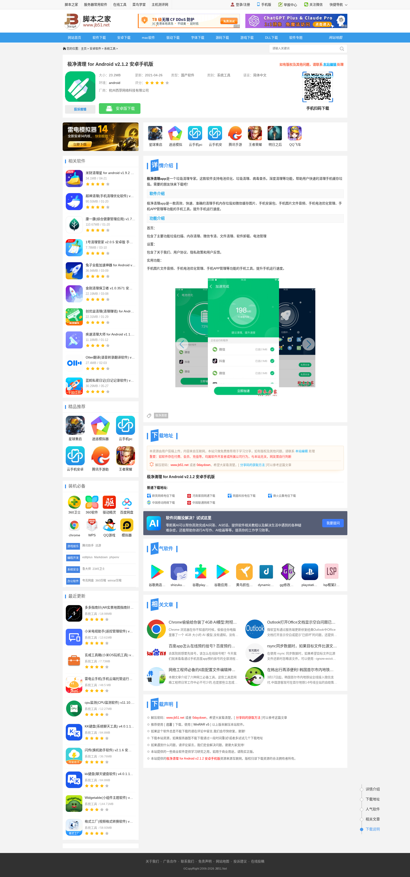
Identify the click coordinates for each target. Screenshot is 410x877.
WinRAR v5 (201, 724)
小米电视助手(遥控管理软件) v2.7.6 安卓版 (110, 631)
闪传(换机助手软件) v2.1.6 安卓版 (110, 750)
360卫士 (74, 512)
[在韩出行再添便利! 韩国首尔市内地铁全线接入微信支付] (254, 676)
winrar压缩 (114, 580)
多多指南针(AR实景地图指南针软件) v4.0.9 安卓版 (110, 607)
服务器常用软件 (95, 4)
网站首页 (74, 37)
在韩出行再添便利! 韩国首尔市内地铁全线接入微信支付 (302, 670)
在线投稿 (257, 861)
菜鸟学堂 (139, 4)
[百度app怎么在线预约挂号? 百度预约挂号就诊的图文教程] (156, 652)
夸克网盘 (88, 580)
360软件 (92, 512)
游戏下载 (247, 37)
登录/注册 (243, 4)
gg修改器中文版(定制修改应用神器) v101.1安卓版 (288, 585)
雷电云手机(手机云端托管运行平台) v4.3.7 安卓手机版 (110, 679)
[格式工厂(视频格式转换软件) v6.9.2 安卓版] (74, 827)
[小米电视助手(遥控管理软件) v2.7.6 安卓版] (74, 637)
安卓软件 (95, 48)
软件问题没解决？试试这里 (188, 518)
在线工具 (119, 4)
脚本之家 (71, 4)
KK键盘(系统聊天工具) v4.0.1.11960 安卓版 (110, 726)
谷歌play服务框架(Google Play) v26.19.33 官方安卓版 (200, 585)
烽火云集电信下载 (284, 496)
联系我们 (187, 861)
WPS (92, 535)
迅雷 (169, 724)
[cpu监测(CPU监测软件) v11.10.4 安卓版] (74, 708)
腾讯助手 (88, 545)
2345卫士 (99, 569)
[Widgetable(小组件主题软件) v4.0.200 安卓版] (74, 803)
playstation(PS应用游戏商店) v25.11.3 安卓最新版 (310, 585)
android (114, 83)
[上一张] (206, 341)
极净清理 (161, 415)
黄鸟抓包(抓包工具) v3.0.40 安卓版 (244, 585)
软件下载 (99, 37)
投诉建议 (240, 861)
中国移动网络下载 (163, 502)
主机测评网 (160, 4)
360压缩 (100, 580)
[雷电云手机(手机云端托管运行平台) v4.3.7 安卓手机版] (74, 684)
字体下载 (197, 37)
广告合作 (170, 861)
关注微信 (316, 4)
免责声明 (205, 861)
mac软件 (148, 37)
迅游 (98, 545)
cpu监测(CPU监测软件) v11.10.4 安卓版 (110, 702)
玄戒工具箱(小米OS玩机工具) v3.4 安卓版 (110, 655)
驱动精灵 (109, 512)
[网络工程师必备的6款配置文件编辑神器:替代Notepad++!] (156, 676)
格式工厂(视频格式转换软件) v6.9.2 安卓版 (110, 821)
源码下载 (222, 37)
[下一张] (283, 341)
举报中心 (290, 5)
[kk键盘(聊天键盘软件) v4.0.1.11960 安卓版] (74, 779)
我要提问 (333, 523)
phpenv (114, 557)
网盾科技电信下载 (244, 496)
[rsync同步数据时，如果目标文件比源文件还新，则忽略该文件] (254, 652)
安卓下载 (123, 37)
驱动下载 (173, 37)
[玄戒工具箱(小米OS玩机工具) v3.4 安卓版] (74, 661)
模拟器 (127, 535)
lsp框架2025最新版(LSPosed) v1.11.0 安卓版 (331, 585)
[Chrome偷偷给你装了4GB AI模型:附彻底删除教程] (156, 629)
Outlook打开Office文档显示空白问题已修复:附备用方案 (302, 622)
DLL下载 (271, 37)
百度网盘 (126, 512)
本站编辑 (329, 64)
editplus (87, 557)
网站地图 (222, 861)
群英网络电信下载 (163, 496)
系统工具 (110, 48)
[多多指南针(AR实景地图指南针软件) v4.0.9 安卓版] (74, 613)
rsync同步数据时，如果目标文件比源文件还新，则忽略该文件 (302, 646)
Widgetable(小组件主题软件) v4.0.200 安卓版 (110, 797)
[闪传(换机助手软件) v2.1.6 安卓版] (74, 756)
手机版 (266, 4)
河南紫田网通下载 (203, 496)
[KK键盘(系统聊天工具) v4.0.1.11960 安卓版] (74, 732)
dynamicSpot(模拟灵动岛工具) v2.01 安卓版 (266, 585)
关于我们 (152, 861)
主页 (84, 48)
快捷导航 (337, 4)
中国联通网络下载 (203, 502)
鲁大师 (86, 569)
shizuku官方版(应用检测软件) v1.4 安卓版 (179, 585)
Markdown (101, 557)
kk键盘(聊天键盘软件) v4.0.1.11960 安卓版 (110, 774)
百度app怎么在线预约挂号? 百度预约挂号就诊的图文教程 (204, 646)
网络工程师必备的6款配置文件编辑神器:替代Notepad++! (204, 670)
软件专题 (296, 37)
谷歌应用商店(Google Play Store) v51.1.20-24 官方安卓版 (222, 585)
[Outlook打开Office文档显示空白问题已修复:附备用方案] (254, 629)
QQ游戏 (109, 535)
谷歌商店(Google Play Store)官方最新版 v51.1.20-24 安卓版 (157, 585)
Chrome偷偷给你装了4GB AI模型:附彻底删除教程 (204, 622)
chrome (74, 535)
